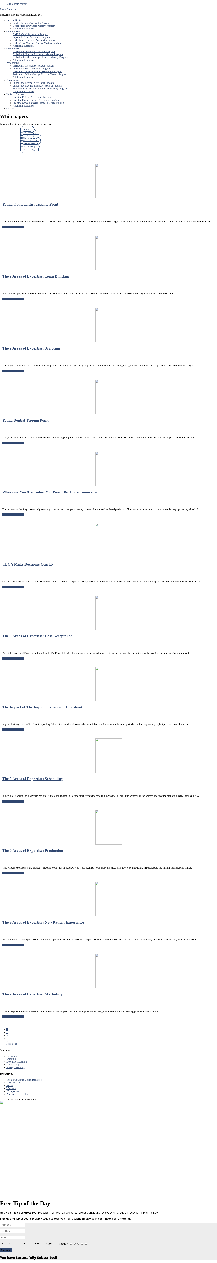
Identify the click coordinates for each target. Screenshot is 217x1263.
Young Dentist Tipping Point (25, 420)
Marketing (29, 149)
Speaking (11, 1058)
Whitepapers (12, 1091)
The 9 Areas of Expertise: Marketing (32, 994)
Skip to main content (16, 4)
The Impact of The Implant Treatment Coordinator (44, 707)
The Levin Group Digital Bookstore (24, 1079)
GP (1, 1243)
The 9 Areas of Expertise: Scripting (31, 348)
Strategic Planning (15, 1067)
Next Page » (12, 1043)
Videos (9, 1085)
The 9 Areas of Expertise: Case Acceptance (37, 636)
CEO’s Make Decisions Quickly (28, 564)
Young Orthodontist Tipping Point (30, 204)
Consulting (11, 1056)
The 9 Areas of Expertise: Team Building (35, 276)
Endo (24, 1243)
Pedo (36, 1243)
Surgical (49, 1243)
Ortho (12, 1243)
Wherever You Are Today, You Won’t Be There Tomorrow (49, 492)
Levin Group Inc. (8, 9)
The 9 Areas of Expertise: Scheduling (32, 779)
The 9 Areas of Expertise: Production (32, 850)
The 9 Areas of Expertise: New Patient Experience (43, 922)
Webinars (11, 1088)
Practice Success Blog (17, 1094)
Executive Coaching (16, 1061)
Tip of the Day (13, 1082)
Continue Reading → (13, 227)
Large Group (12, 1064)
